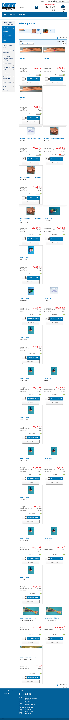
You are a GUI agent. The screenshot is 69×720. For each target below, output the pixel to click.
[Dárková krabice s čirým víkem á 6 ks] (31, 211)
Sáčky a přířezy (7, 82)
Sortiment (12, 14)
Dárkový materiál (7, 28)
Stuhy (4, 41)
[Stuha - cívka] (31, 250)
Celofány (5, 32)
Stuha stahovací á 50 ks (28, 618)
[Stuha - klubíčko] (54, 211)
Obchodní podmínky (8, 690)
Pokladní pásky (7, 73)
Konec (65, 38)
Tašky (4, 86)
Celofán (22, 59)
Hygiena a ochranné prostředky (8, 52)
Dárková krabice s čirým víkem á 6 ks (30, 219)
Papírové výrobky (8, 64)
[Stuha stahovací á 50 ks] (31, 611)
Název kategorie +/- (26, 43)
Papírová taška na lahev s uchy (30, 138)
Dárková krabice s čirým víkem (54, 138)
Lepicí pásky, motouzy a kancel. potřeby (8, 58)
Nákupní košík (22, 14)
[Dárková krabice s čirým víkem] (54, 131)
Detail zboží (30, 83)
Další (61, 38)
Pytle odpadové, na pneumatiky (8, 78)
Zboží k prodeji (7, 90)
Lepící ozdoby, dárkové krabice (7, 36)
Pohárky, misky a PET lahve (8, 68)
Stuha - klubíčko (49, 218)
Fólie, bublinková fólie (7, 46)
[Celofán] (31, 50)
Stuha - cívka (24, 257)
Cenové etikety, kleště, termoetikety (9, 23)
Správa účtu (6, 693)
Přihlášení (41, 1)
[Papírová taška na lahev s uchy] (31, 131)
